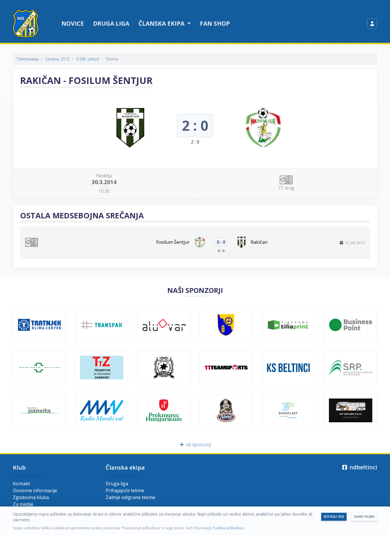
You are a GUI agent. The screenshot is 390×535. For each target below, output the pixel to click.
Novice (72, 23)
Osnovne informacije (35, 490)
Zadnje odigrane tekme (130, 497)
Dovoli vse (334, 516)
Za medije (23, 504)
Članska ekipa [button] (162, 23)
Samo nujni (364, 516)
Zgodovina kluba (31, 497)
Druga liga (111, 23)
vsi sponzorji (198, 444)
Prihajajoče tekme (125, 490)
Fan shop (215, 23)
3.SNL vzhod (87, 59)
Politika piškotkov (228, 527)
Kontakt (21, 483)
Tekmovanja (28, 59)
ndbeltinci (362, 467)
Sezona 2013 (57, 59)
